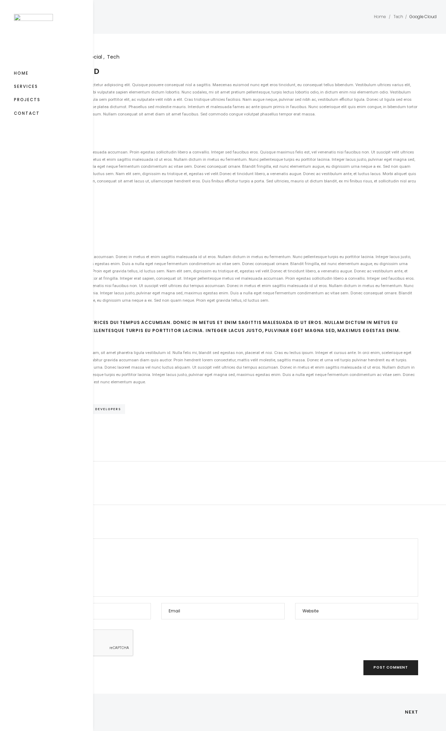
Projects (27, 100)
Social (95, 56)
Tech (398, 17)
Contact (27, 113)
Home (21, 73)
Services (26, 86)
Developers (108, 409)
